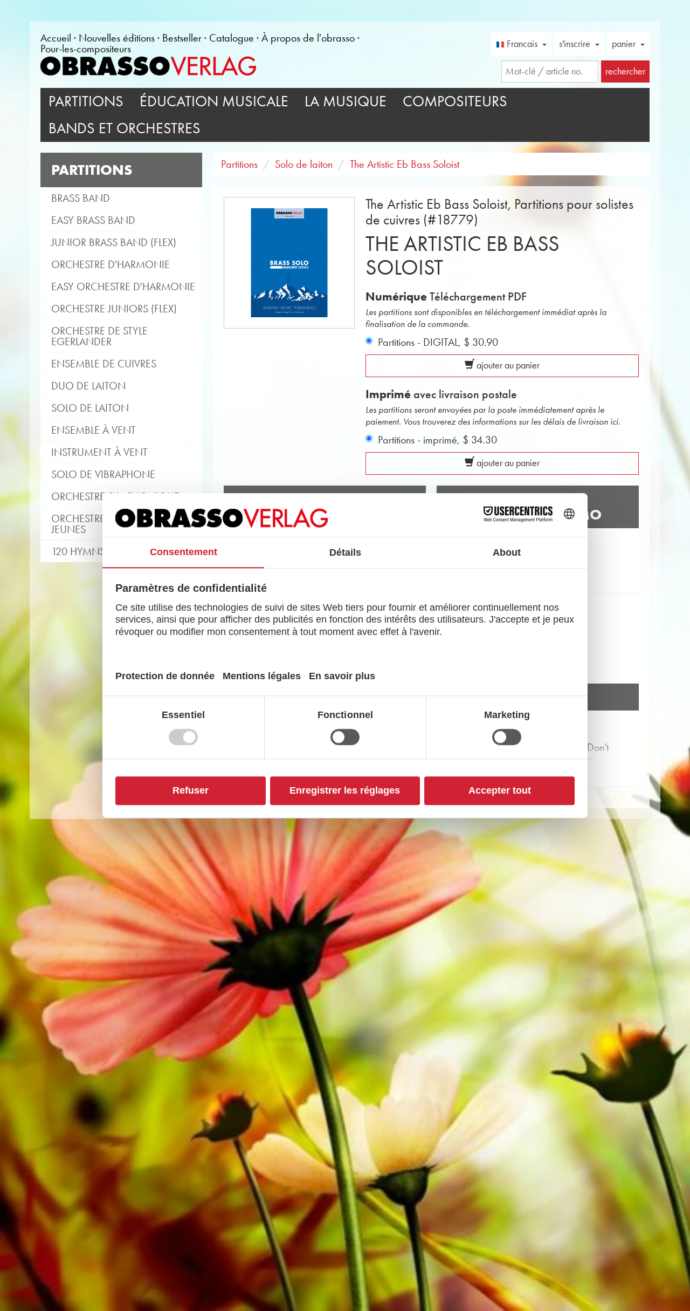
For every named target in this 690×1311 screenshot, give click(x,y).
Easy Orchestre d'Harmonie (123, 286)
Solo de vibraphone (103, 474)
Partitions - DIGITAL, (438, 342)
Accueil (55, 37)
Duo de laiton (88, 385)
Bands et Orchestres (125, 128)
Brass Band (80, 198)
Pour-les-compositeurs (85, 48)
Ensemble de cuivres (103, 363)
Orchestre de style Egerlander (99, 336)
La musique (346, 101)
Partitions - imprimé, (437, 439)
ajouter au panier (507, 365)
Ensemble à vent (93, 430)
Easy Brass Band (93, 220)
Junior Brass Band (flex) (113, 242)
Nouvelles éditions (117, 37)
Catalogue (231, 37)
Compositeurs (455, 101)
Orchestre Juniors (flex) (114, 308)
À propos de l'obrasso (308, 37)
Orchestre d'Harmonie (110, 264)
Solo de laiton (90, 407)
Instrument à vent (99, 452)
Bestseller (182, 37)
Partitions (86, 101)
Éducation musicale (214, 101)
